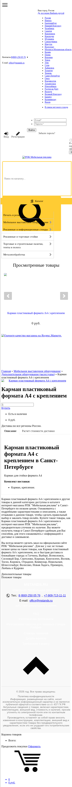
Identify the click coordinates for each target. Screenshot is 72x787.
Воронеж (49, 57)
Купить (5, 407)
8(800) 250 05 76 (18, 57)
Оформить (34, 746)
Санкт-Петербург (52, 76)
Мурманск (49, 39)
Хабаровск (49, 68)
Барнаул (48, 97)
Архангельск (50, 83)
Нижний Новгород (53, 26)
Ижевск (48, 20)
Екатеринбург (51, 23)
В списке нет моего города (56, 107)
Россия (48, 18)
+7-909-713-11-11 (55, 595)
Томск (47, 60)
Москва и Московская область (58, 49)
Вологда (48, 91)
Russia (47, 102)
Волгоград (49, 47)
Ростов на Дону (51, 89)
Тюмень (48, 73)
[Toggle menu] (5, 5)
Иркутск (48, 44)
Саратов (48, 31)
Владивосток (50, 81)
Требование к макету (36, 643)
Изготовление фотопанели (36, 619)
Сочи (47, 65)
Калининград (50, 99)
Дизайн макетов (36, 638)
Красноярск (50, 33)
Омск (47, 78)
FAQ (36, 613)
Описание (10, 430)
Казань (48, 52)
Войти (31, 130)
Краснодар (49, 36)
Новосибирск (50, 86)
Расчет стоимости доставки (38, 430)
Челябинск (49, 28)
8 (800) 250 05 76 (29, 595)
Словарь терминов (36, 633)
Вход (6, 136)
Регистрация (17, 136)
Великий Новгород (53, 94)
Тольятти (49, 70)
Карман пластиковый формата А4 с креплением (36, 313)
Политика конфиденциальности (36, 696)
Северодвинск (51, 41)
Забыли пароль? (46, 133)
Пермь (48, 55)
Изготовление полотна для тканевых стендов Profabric (36, 626)
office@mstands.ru (16, 63)
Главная (6, 371)
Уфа (47, 62)
